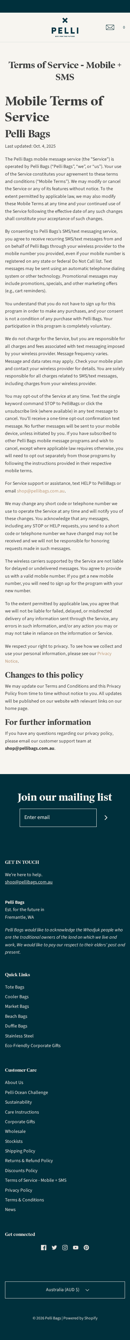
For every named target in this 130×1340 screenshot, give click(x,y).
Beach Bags (16, 1016)
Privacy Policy (18, 1190)
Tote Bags (14, 987)
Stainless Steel (19, 1036)
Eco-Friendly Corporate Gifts (33, 1045)
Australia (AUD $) (63, 1289)
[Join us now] (106, 818)
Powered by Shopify (80, 1318)
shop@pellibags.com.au (41, 491)
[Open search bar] (12, 27)
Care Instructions (22, 1112)
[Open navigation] (5, 27)
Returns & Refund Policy (29, 1160)
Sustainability (18, 1102)
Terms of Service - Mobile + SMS (35, 1180)
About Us (14, 1082)
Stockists (14, 1141)
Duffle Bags (16, 1026)
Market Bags (17, 1006)
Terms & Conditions (24, 1200)
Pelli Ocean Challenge (26, 1092)
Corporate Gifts (20, 1122)
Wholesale (15, 1131)
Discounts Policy (21, 1170)
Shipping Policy (20, 1151)
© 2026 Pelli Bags (47, 1318)
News (10, 1209)
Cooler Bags (17, 997)
